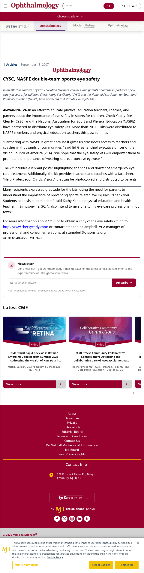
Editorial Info (72, 427)
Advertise (72, 418)
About (72, 414)
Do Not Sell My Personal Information (72, 445)
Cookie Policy (55, 557)
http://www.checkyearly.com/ (25, 226)
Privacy (72, 423)
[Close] (138, 543)
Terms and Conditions (72, 436)
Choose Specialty (68, 16)
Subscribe (122, 282)
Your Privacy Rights (72, 454)
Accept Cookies (101, 565)
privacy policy (78, 290)
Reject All (127, 565)
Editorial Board (72, 432)
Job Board (72, 450)
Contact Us (72, 441)
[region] (72, 555)
